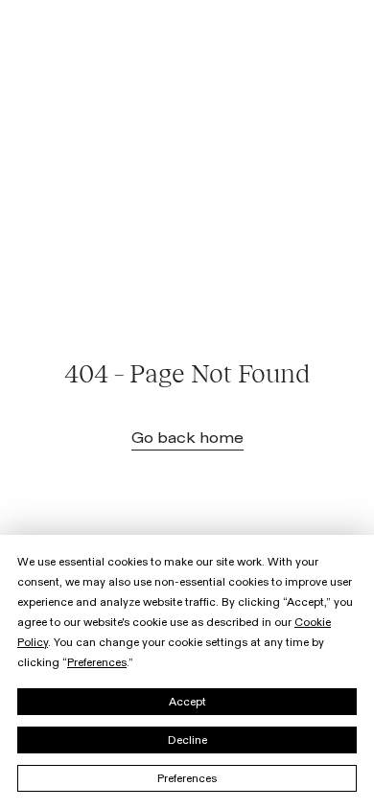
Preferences (187, 778)
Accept (187, 701)
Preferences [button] (97, 662)
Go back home (187, 438)
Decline (187, 740)
